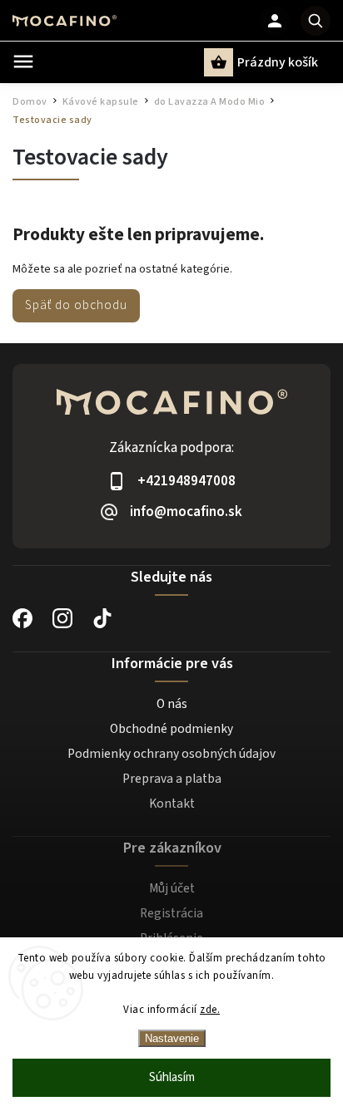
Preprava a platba (171, 778)
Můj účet (172, 888)
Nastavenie (172, 1038)
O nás (172, 704)
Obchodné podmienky (171, 729)
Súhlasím (172, 1077)
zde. (210, 1009)
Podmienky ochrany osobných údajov (171, 754)
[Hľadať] (316, 21)
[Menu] (23, 61)
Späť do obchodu (76, 305)
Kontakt (172, 803)
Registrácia (171, 913)
